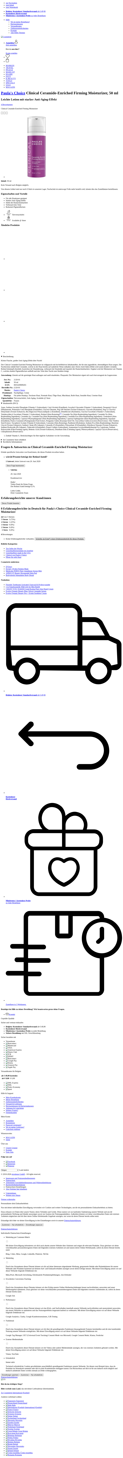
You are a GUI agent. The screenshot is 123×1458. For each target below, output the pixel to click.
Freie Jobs (9, 1152)
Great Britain (23, 1431)
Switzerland (21, 1418)
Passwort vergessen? (13, 1125)
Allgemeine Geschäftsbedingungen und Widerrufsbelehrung (28, 1183)
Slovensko (20, 1446)
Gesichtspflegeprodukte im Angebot (19, 551)
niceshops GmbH (18, 1174)
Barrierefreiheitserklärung (15, 1185)
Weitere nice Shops (13, 1195)
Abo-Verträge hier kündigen (16, 1189)
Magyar (17, 1425)
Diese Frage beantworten (15, 466)
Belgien (17, 1442)
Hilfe (8, 20)
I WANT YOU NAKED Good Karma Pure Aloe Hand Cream (29, 589)
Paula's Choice (13, 93)
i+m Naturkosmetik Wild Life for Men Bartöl (23, 587)
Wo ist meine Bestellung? (20, 22)
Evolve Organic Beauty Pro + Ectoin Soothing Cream (26, 593)
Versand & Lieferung (14, 1104)
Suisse (15, 1416)
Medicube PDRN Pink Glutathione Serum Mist (24, 571)
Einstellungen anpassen (34, 1225)
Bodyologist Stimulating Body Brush (20, 575)
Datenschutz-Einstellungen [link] (16, 1187)
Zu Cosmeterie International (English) (15, 1393)
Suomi (15, 1448)
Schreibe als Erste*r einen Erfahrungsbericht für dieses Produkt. (60, 539)
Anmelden (10, 1121)
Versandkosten (16, 26)
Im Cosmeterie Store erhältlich (14, 440)
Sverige (17, 1429)
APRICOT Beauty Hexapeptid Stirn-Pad (21, 573)
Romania (18, 1455)
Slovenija (18, 1420)
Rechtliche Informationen (12, 442)
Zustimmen (6, 1225)
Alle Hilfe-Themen (18, 33)
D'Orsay (9, 567)
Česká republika (26, 1453)
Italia (14, 1405)
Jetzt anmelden (11, 45)
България (19, 1433)
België (15, 1444)
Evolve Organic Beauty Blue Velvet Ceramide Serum (26, 591)
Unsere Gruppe (11, 1148)
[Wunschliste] (8, 57)
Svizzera (18, 1414)
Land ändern (24, 1170)
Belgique (18, 1435)
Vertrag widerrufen (8, 1199)
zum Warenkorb (12, 7)
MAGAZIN (10, 1137)
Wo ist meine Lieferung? (15, 1127)
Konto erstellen (11, 53)
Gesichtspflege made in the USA (18, 553)
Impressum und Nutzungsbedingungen (20, 1178)
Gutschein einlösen (13, 1129)
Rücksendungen (17, 24)
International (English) (33, 1407)
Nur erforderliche (18, 1225)
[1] (61, 414)
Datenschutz (10, 1180)
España (16, 1423)
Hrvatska (18, 1440)
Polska (15, 1438)
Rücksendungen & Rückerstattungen (20, 1106)
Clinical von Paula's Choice (16, 555)
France (15, 1410)
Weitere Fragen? (12, 1110)
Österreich (20, 1401)
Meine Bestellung (12, 1100)
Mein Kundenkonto (13, 1097)
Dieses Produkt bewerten (10, 503)
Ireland (16, 1451)
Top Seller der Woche (14, 549)
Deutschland (22, 1403)
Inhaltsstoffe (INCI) (10, 403)
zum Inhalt (10, 5)
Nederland (20, 1427)
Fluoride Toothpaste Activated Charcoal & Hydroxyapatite (28, 585)
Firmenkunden (11, 1113)
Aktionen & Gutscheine (15, 1108)
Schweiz (18, 1412)
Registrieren (10, 1123)
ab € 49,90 (26, 11)
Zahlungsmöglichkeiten (19, 28)
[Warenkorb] (64, 60)
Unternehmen (11, 1193)
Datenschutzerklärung (72, 1220)
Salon (8, 1140)
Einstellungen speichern (10, 1375)
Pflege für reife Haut (13, 557)
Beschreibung (8, 356)
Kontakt (14, 31)
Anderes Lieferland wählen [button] (11, 1397)
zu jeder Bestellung (26, 16)
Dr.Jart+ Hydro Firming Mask (17, 569)
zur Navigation (11, 3)
